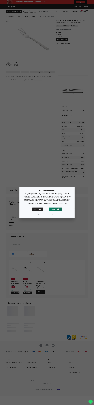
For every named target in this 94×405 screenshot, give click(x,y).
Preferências (37, 209)
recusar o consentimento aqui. (48, 215)
